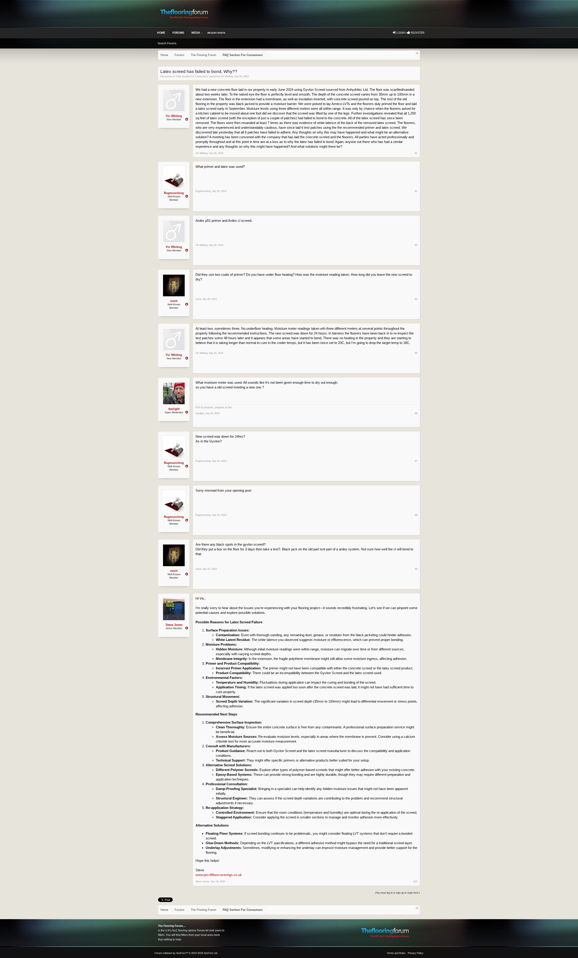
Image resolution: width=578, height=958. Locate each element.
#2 (416, 191)
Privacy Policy (415, 953)
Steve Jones (173, 624)
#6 (416, 413)
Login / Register (410, 32)
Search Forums (167, 43)
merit (173, 301)
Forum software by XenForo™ (186, 953)
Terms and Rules (396, 953)
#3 (416, 245)
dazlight (173, 409)
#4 (416, 299)
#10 (415, 881)
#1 (416, 153)
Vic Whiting (227, 76)
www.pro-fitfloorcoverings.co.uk (219, 875)
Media (195, 32)
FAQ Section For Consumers (192, 76)
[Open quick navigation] (417, 53)
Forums (178, 32)
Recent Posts (216, 33)
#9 (416, 569)
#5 (416, 353)
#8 (416, 515)
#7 (416, 461)
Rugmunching (174, 193)
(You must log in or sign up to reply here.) (397, 892)
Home (161, 32)
